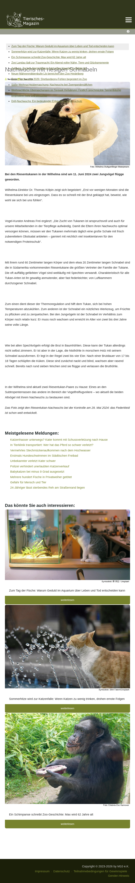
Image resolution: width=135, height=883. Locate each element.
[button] (128, 19)
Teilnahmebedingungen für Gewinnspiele (100, 871)
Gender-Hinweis (118, 875)
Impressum (42, 871)
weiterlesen (67, 600)
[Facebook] (128, 31)
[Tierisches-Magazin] (25, 19)
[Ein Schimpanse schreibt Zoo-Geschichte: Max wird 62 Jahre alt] (67, 761)
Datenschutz (61, 871)
